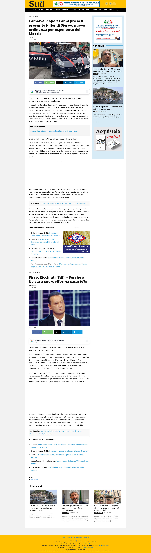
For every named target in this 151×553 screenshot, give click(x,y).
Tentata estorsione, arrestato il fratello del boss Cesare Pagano (64, 203)
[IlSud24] (39, 3)
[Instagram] (110, 4)
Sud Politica (38, 272)
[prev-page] (94, 122)
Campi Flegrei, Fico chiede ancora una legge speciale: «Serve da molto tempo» (75, 508)
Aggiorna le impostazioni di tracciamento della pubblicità (75, 537)
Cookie (79, 540)
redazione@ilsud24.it (104, 545)
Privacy (75, 540)
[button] (117, 10)
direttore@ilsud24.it (85, 543)
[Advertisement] (59, 174)
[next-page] (97, 122)
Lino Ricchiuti (35, 479)
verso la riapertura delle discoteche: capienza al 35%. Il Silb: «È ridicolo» (45, 242)
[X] (114, 4)
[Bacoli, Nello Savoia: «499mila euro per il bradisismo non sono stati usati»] (108, 58)
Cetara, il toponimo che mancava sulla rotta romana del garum (42, 507)
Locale (36, 16)
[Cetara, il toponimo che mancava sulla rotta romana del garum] (108, 95)
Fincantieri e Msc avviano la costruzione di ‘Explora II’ (68, 451)
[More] (85, 332)
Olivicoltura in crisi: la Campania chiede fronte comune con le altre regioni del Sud (107, 508)
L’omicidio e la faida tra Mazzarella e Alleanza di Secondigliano (54, 131)
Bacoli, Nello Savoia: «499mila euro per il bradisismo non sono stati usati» (107, 70)
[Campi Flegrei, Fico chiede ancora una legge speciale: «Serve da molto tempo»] (75, 497)
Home (30, 16)
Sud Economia (98, 512)
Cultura (96, 111)
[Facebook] (106, 4)
